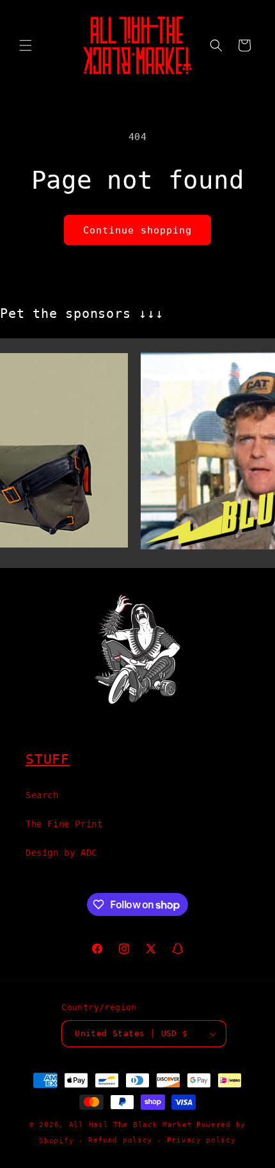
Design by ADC (61, 853)
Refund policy (120, 1140)
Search (42, 795)
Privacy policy (201, 1140)
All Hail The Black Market (130, 1125)
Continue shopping (137, 230)
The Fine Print (64, 824)
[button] (26, 45)
